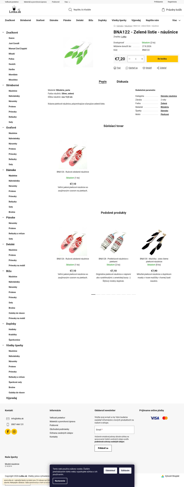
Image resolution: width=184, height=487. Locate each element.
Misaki (12, 54)
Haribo (12, 69)
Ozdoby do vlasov (17, 313)
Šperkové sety (15, 382)
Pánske (10, 217)
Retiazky (13, 117)
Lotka (123, 36)
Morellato (13, 74)
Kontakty (54, 437)
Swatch (12, 64)
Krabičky (13, 334)
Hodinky (12, 329)
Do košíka (162, 59)
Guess (11, 38)
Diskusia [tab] (122, 81)
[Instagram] (14, 432)
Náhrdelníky (14, 96)
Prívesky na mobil (17, 265)
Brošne (12, 212)
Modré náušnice (12, 464)
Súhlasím (125, 470)
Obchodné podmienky (59, 429)
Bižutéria (165, 107)
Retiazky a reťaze (17, 233)
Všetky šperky (14, 345)
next (177, 260)
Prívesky (13, 112)
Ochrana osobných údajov (61, 433)
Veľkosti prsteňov (12, 2)
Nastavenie (60, 481)
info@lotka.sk (17, 418)
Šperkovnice (14, 340)
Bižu (9, 271)
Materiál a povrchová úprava (35, 2)
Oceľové (11, 127)
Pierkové (165, 114)
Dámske (11, 170)
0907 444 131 (17, 424)
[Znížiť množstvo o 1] (129, 59)
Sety (11, 122)
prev (50, 260)
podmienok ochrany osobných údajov (109, 442)
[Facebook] (8, 432)
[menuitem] (9, 20)
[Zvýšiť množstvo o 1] (142, 59)
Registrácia (172, 2)
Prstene (12, 106)
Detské (10, 244)
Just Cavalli (14, 43)
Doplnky (11, 323)
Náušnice (13, 91)
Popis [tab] (103, 81)
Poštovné (55, 2)
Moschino (13, 80)
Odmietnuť (110, 470)
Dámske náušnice (169, 96)
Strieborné (12, 85)
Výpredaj (11, 398)
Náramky (13, 101)
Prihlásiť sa (103, 448)
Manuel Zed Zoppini (18, 48)
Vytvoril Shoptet (172, 476)
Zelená (164, 103)
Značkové (12, 32)
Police (11, 59)
